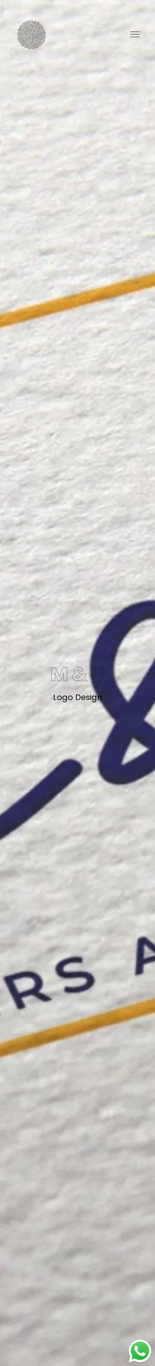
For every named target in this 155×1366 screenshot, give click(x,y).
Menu (135, 35)
